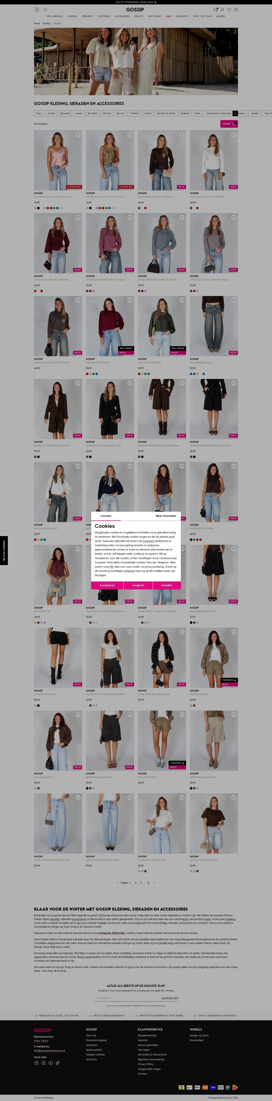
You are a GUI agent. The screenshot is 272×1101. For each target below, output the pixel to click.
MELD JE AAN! (115, 571)
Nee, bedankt (115, 578)
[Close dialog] (193, 515)
